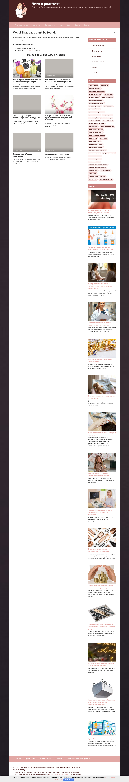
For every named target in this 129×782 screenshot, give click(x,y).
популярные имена (94, 141)
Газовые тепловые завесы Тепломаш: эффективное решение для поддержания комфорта (101, 702)
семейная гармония (95, 159)
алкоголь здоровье (94, 88)
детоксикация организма (96, 112)
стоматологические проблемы (98, 165)
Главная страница (21, 25)
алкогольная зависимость (97, 91)
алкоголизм (104, 85)
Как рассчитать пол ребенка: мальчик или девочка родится (58, 80)
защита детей (107, 115)
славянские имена (94, 162)
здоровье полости (94, 121)
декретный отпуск (94, 109)
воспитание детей (107, 97)
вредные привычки (95, 106)
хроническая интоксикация (97, 176)
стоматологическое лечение (97, 167)
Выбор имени (50, 25)
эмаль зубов (92, 179)
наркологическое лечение (97, 135)
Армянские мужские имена (57, 154)
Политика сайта (45, 759)
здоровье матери (107, 118)
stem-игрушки (93, 85)
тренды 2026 (92, 173)
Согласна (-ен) (68, 779)
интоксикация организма (96, 123)
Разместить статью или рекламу (78, 759)
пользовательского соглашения (59, 774)
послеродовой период (95, 144)
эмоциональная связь (106, 179)
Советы (77, 25)
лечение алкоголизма (107, 126)
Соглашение (59, 759)
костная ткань (93, 126)
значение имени (108, 121)
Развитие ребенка (65, 25)
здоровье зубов (93, 118)
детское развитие (94, 115)
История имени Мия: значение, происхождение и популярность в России (59, 118)
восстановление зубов (95, 100)
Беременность (36, 25)
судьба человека (105, 170)
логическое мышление (96, 129)
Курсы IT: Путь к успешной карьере (100, 739)
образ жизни (93, 138)
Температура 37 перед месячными (22, 155)
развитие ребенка (94, 153)
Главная (18, 759)
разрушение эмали (95, 156)
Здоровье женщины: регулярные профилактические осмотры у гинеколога (100, 512)
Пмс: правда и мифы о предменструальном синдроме (26, 117)
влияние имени (94, 97)
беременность (108, 94)
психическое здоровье (95, 147)
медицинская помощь (95, 132)
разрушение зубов (108, 153)
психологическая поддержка (97, 150)
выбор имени (108, 106)
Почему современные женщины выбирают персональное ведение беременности (100, 286)
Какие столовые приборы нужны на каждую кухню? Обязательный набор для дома (101, 626)
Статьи (86, 25)
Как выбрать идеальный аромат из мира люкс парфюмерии (27, 80)
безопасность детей (95, 94)
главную (30, 50)
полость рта (103, 138)
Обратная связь (30, 759)
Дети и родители (46, 4)
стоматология (93, 170)
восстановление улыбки (96, 103)
